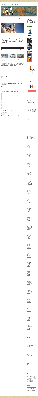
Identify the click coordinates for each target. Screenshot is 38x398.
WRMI (33, 390)
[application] (12, 48)
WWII (34, 390)
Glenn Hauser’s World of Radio (30, 345)
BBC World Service (30, 375)
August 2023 (28, 176)
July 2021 (28, 198)
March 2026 (28, 148)
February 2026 (29, 149)
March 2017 (28, 245)
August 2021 (28, 197)
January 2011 (28, 312)
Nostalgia (32, 381)
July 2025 (28, 155)
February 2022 (29, 192)
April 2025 (28, 158)
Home (2, 4)
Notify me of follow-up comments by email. (6, 110)
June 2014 (28, 275)
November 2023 (29, 173)
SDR (34, 383)
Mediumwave (29, 381)
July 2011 (28, 306)
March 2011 (28, 310)
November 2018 (29, 227)
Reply (2, 86)
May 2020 (28, 211)
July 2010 (28, 317)
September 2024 (29, 164)
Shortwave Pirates (6, 65)
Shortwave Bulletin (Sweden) (30, 357)
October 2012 (28, 293)
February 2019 (29, 224)
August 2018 (28, 230)
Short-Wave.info (29, 356)
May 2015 (28, 265)
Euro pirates (5, 64)
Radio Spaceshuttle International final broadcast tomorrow (4, 59)
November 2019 (29, 216)
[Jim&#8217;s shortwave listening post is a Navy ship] (20, 56)
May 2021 (28, 200)
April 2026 (28, 147)
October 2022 (28, 185)
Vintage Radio (28, 389)
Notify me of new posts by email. (5, 112)
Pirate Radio (11, 63)
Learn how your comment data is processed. (16, 115)
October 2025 (28, 152)
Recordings (14, 63)
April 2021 (28, 201)
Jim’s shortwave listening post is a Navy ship (20, 58)
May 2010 (28, 319)
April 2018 (28, 233)
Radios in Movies (29, 383)
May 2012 (28, 297)
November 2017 (29, 238)
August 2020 (28, 208)
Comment (2, 92)
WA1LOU (28, 364)
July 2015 (28, 263)
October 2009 (28, 325)
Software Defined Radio (31, 388)
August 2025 (28, 154)
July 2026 (28, 144)
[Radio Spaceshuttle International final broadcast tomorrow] (4, 56)
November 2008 (29, 334)
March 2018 (28, 234)
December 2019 (29, 215)
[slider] (23, 48)
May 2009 (28, 329)
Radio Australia (29, 382)
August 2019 (28, 219)
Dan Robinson (34, 376)
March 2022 (28, 191)
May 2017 (28, 243)
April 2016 (28, 255)
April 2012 (28, 298)
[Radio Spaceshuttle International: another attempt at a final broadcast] (12, 56)
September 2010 (29, 315)
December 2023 (29, 172)
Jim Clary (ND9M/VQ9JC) (13, 34)
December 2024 (29, 161)
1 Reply (2, 21)
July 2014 (28, 274)
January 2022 (28, 193)
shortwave (31, 384)
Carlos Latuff (29, 376)
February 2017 (29, 246)
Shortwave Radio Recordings (31, 387)
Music (7, 63)
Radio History (32, 382)
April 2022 (28, 190)
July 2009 (28, 328)
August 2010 (28, 316)
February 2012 (29, 300)
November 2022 (29, 184)
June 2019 (28, 221)
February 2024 (29, 170)
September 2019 (29, 218)
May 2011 (28, 308)
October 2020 (28, 206)
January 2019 (28, 225)
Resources (12, 4)
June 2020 (28, 210)
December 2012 (29, 291)
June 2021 (28, 199)
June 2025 (28, 156)
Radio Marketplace (17, 4)
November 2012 (29, 292)
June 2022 (28, 188)
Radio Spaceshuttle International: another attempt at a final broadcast (12, 59)
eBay (29, 378)
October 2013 (28, 282)
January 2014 (28, 279)
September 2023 (29, 175)
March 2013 (28, 288)
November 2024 (29, 162)
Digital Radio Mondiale (29, 377)
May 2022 (28, 189)
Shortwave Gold (29, 386)
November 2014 (29, 270)
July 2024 (28, 166)
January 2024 (28, 171)
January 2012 (28, 301)
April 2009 (28, 330)
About (22, 4)
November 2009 (29, 324)
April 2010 (28, 320)
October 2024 (28, 163)
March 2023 (28, 180)
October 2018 (28, 228)
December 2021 (29, 194)
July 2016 (28, 252)
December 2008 (29, 333)
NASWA (28, 348)
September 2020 (29, 207)
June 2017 (28, 242)
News (9, 63)
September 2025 (29, 153)
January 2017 (28, 247)
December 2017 (29, 237)
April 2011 (28, 309)
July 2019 (28, 220)
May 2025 (28, 157)
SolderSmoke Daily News (30, 360)
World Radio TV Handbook (30, 370)
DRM (28, 378)
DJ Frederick (34, 377)
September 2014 (29, 272)
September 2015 (29, 261)
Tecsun (32, 389)
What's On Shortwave (21, 63)
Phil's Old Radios (29, 351)
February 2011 (29, 311)
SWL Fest (28, 361)
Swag (5, 4)
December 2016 (29, 248)
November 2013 (29, 281)
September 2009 (29, 326)
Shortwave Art (29, 385)
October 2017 (28, 239)
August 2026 (28, 143)
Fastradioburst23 (33, 378)
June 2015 (28, 264)
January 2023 (28, 182)
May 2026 (28, 146)
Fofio (28, 344)
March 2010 (28, 321)
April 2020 (28, 212)
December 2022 (29, 183)
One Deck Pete (29, 382)
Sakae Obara (28, 354)
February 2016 (29, 257)
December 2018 (29, 226)
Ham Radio (29, 379)
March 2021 (28, 202)
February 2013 (29, 289)
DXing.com (28, 343)
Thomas (15, 65)
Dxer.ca (28, 342)
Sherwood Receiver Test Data (30, 355)
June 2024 (28, 167)
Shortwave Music (34, 386)
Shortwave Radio (17, 63)
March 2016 (28, 256)
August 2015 (28, 262)
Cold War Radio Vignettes (30, 339)
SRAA (6, 34)
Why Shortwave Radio (29, 390)
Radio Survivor (29, 352)
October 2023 (28, 174)
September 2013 (29, 283)
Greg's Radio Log (29, 346)
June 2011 (28, 307)
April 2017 (28, 244)
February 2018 (29, 235)
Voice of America (34, 389)
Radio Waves (33, 383)
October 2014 (28, 271)
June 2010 (28, 318)
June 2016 (28, 253)
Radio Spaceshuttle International (19, 64)
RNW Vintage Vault (29, 353)
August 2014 (28, 273)
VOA (31, 389)
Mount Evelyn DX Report (30, 347)
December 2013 (29, 280)
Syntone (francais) (29, 362)
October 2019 (28, 217)
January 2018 (28, 236)
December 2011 (29, 302)
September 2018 (29, 229)
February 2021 (29, 203)
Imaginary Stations (30, 380)
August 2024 (28, 165)
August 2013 (28, 284)
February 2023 (29, 181)
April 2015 (28, 266)
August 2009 (28, 327)
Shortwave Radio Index (30, 369)
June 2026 (28, 145)
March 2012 (28, 299)
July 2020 (28, 209)
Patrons (8, 4)
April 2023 (28, 179)
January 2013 (28, 290)
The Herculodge (29, 363)
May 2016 (28, 254)
